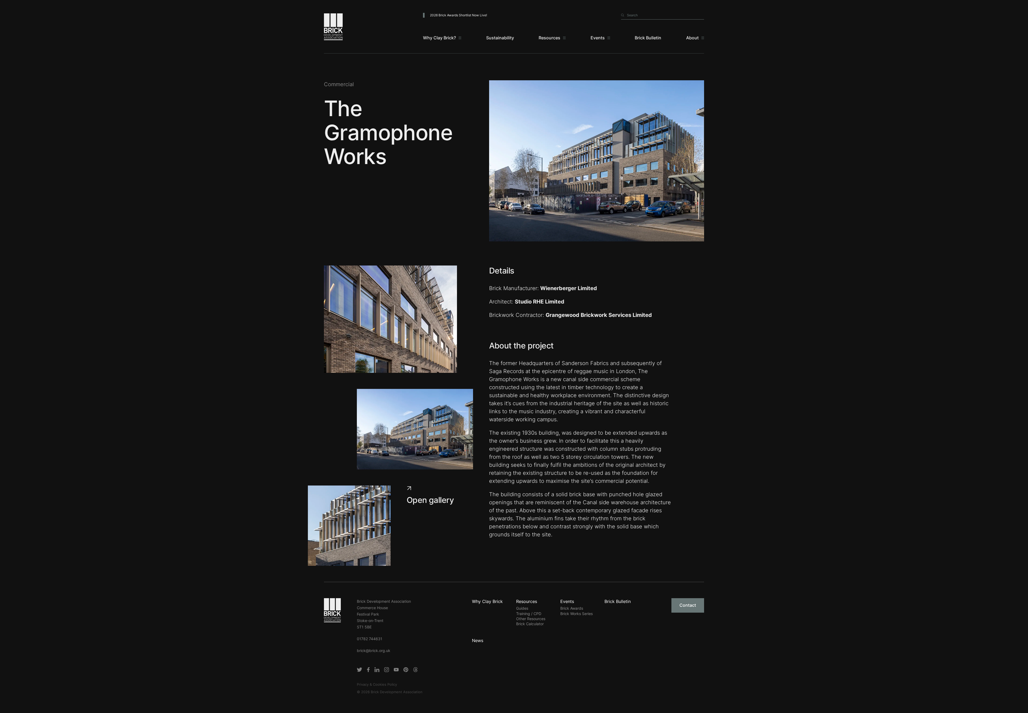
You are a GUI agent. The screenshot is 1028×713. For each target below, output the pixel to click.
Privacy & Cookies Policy (377, 684)
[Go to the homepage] (332, 610)
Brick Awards (571, 608)
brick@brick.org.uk (373, 650)
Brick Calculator (530, 623)
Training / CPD (528, 613)
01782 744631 (369, 638)
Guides (522, 608)
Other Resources (530, 618)
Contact (687, 605)
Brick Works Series (576, 613)
